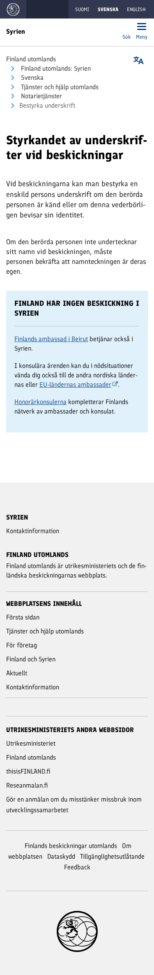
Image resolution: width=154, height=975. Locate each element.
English (136, 9)
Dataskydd (61, 856)
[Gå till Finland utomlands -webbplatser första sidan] (13, 9)
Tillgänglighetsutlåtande (112, 856)
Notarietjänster (40, 96)
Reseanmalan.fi (27, 785)
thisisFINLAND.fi (28, 771)
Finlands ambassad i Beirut (51, 339)
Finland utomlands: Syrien (55, 68)
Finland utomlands (31, 59)
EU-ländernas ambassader (75, 384)
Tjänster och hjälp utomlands (59, 87)
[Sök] (126, 27)
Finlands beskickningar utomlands (71, 846)
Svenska (31, 77)
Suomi (82, 9)
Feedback (77, 867)
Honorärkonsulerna (40, 402)
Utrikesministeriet (30, 743)
